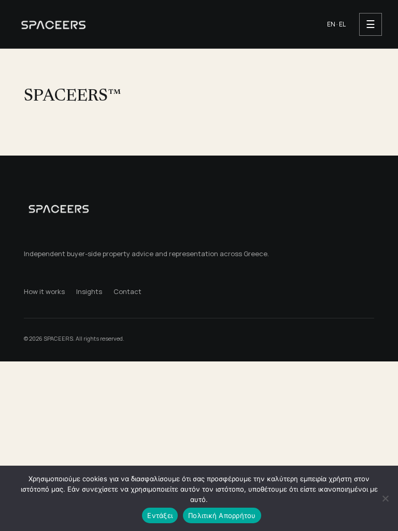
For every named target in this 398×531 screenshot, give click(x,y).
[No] (385, 498)
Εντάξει (160, 515)
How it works (44, 291)
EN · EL (336, 24)
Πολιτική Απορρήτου (222, 515)
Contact (127, 291)
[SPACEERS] (163, 24)
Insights (89, 291)
